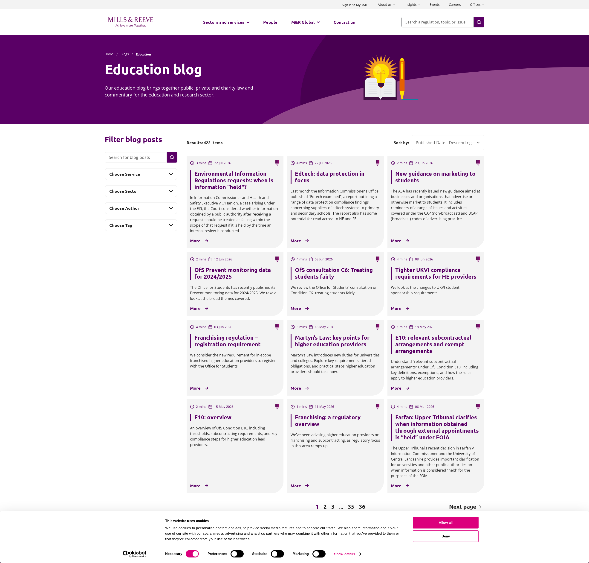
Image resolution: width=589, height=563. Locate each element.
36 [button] (362, 506)
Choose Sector (123, 192)
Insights (410, 4)
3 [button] (333, 506)
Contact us (344, 22)
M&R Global (303, 22)
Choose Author (124, 209)
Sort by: (401, 142)
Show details (344, 554)
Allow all (446, 523)
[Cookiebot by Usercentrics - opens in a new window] (135, 554)
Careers (455, 4)
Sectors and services (223, 22)
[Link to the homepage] (131, 22)
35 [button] (351, 506)
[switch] (237, 553)
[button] (212, 507)
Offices (475, 4)
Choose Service (124, 175)
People (270, 22)
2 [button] (325, 506)
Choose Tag (120, 226)
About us (385, 4)
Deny (446, 536)
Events (435, 4)
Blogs (125, 54)
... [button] (341, 506)
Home (109, 54)
